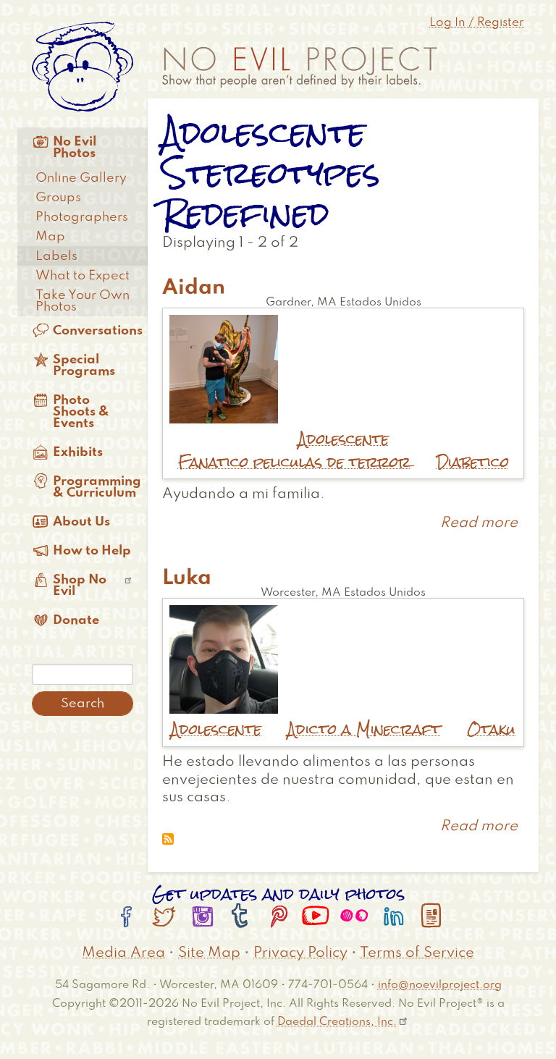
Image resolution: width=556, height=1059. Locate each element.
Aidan (193, 288)
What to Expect (82, 276)
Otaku (491, 729)
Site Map (209, 953)
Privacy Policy (300, 953)
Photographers (81, 217)
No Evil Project (299, 67)
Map (50, 236)
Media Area (123, 953)
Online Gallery (81, 178)
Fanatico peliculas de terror (294, 462)
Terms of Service (417, 953)
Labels (56, 256)
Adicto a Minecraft (364, 729)
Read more (479, 523)
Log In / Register (476, 22)
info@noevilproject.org (440, 984)
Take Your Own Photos (82, 301)
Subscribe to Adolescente (168, 839)
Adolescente (343, 439)
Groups (58, 197)
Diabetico (473, 462)
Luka (186, 578)
